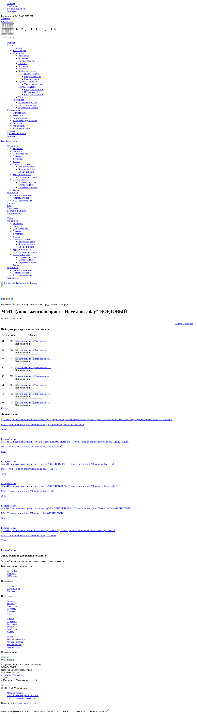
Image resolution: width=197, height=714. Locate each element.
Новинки (17, 48)
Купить (4, 408)
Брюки (10, 603)
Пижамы (22, 63)
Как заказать (7, 21)
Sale (9, 205)
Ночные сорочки (26, 61)
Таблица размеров (16, 8)
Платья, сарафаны (27, 87)
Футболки (23, 66)
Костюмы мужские (27, 102)
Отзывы (11, 131)
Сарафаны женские (33, 89)
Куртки (10, 636)
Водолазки (23, 55)
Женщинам (20, 283)
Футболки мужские (28, 107)
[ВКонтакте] (2, 299)
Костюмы (23, 58)
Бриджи (11, 601)
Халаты (22, 68)
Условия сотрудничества (25, 120)
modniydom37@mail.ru (12, 675)
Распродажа (13, 278)
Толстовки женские (34, 84)
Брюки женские (32, 79)
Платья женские (32, 92)
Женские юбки (14, 644)
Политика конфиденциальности (23, 695)
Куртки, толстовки (27, 81)
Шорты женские (32, 74)
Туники (22, 97)
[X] (12, 299)
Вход (3, 141)
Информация (13, 110)
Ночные (11, 611)
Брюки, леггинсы (27, 71)
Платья (10, 619)
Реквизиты (18, 115)
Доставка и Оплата (16, 133)
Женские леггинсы (16, 639)
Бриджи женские (32, 76)
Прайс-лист (12, 6)
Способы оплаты (21, 118)
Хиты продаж (19, 50)
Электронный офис (27, 703)
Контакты (12, 11)
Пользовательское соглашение (22, 698)
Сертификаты (19, 113)
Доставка (5, 19)
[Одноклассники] (5, 299)
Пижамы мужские (27, 105)
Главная (11, 3)
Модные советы (15, 693)
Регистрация (12, 141)
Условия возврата (21, 128)
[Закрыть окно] (107, 711)
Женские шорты (15, 642)
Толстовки (12, 624)
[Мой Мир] (8, 299)
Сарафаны (12, 621)
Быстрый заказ (8, 439)
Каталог (11, 45)
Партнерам (12, 208)
